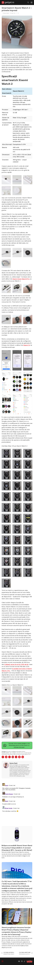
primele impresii (27, 753)
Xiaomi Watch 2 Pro (25, 754)
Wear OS (15, 754)
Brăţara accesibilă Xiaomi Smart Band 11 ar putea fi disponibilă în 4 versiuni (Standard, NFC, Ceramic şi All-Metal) (17, 847)
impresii (19, 753)
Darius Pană (6, 13)
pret (22, 753)
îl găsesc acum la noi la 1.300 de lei (16, 664)
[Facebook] (3, 757)
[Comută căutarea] (28, 2)
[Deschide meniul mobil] (31, 2)
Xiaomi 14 (26, 345)
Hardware (19, 751)
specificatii (10, 754)
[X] (9, 757)
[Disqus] (17, 803)
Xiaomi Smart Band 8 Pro (21, 279)
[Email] (22, 757)
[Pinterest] (13, 757)
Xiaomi (23, 751)
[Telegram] (16, 757)
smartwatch (4, 754)
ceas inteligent (12, 753)
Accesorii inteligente (12, 751)
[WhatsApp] (6, 757)
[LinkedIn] (19, 757)
